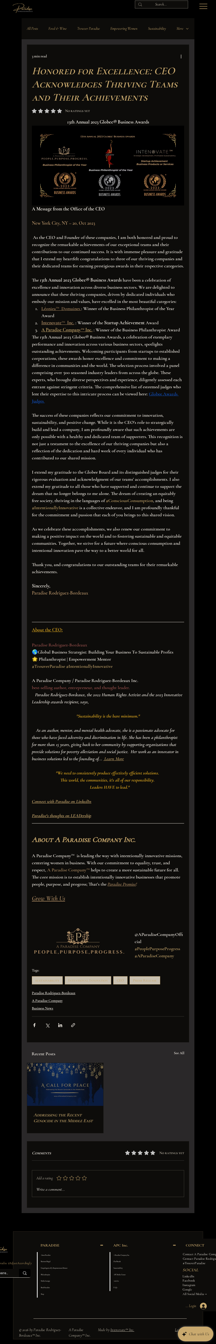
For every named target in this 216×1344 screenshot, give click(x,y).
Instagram (189, 1285)
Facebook (189, 1280)
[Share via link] (73, 1025)
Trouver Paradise (88, 28)
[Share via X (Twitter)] (47, 1025)
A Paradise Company (47, 1000)
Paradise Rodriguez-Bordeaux (53, 993)
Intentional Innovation (88, 980)
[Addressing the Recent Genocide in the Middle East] (65, 1084)
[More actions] (181, 56)
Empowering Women (124, 28)
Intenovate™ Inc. (122, 1330)
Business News (42, 1008)
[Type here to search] (25, 1273)
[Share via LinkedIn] (60, 1025)
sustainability (47, 980)
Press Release (145, 980)
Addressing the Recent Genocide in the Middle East (63, 1118)
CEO (120, 980)
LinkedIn (188, 1276)
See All (179, 1053)
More (179, 28)
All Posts (32, 28)
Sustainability (157, 28)
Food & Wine (57, 28)
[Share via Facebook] (34, 1025)
